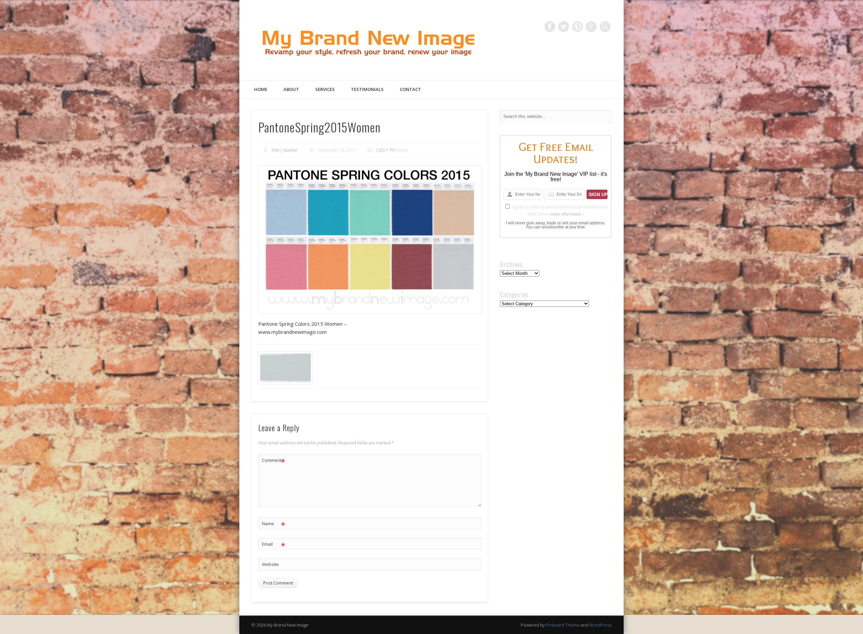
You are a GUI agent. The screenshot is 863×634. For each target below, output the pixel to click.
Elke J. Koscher (285, 150)
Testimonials (367, 89)
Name (273, 524)
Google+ (591, 26)
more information (566, 214)
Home (260, 89)
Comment (273, 461)
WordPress (600, 625)
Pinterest (577, 26)
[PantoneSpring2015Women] (369, 239)
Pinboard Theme (562, 625)
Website (270, 564)
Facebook (549, 26)
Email (273, 545)
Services (325, 89)
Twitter (563, 26)
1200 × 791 (386, 150)
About (291, 89)
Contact (410, 89)
